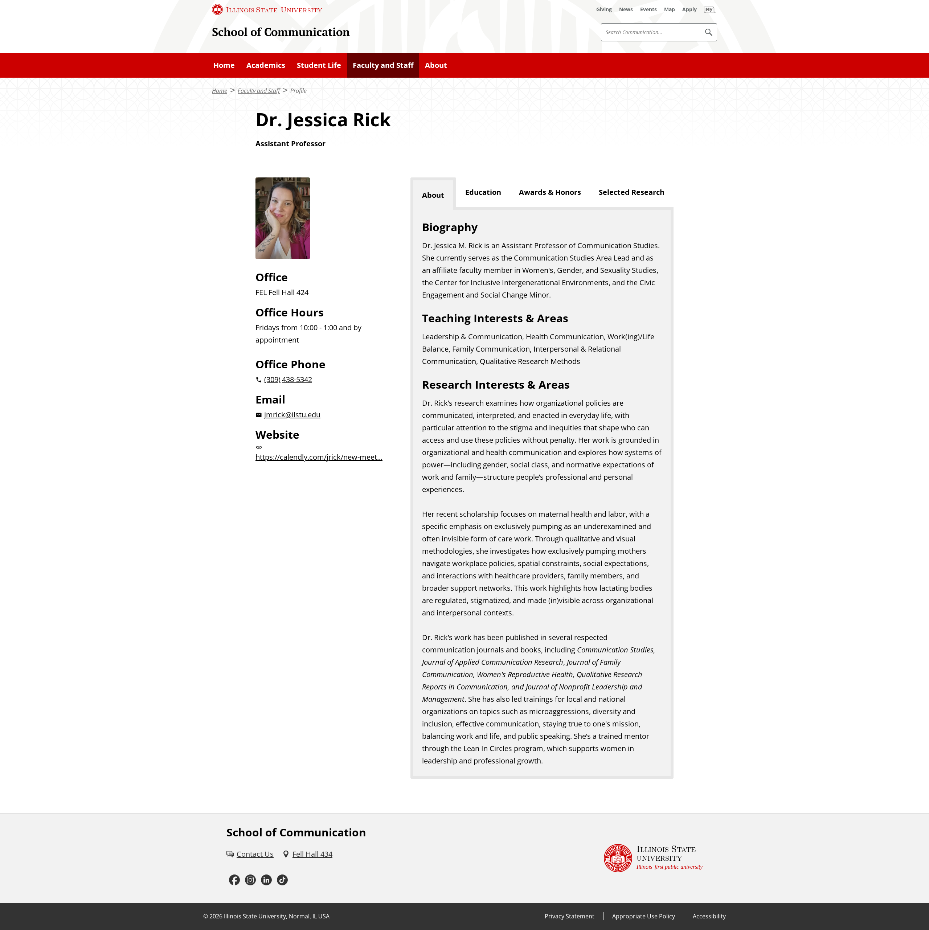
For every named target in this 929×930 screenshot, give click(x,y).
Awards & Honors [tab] (550, 192)
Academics (265, 65)
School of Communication (281, 31)
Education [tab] (483, 192)
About (436, 65)
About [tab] (433, 195)
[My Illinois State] (710, 9)
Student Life (319, 65)
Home (224, 65)
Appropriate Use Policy (643, 916)
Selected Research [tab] (631, 192)
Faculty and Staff (383, 65)
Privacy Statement (569, 916)
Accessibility (709, 916)
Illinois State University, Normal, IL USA (277, 916)
